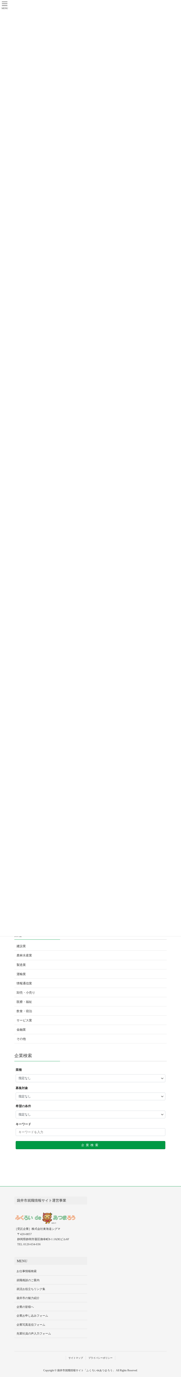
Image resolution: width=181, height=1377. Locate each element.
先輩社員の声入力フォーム (34, 1333)
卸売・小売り (26, 992)
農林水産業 (24, 955)
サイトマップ (75, 1358)
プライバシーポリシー (100, 1358)
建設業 (21, 946)
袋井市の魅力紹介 (28, 1298)
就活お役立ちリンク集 (31, 1289)
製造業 (21, 965)
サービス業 (24, 1020)
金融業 (21, 1029)
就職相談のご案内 (28, 1280)
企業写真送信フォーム (31, 1324)
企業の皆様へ (25, 1306)
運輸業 (21, 974)
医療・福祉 (24, 1002)
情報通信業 (24, 983)
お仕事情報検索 (27, 1271)
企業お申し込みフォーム (32, 1315)
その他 (21, 1039)
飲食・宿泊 (24, 1011)
